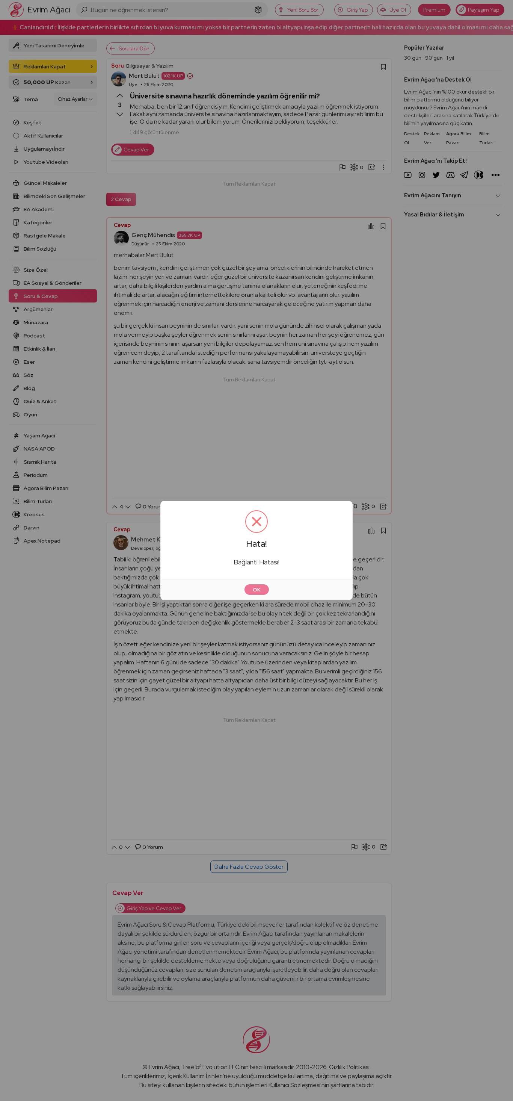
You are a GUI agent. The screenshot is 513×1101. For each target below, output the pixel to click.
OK (257, 589)
